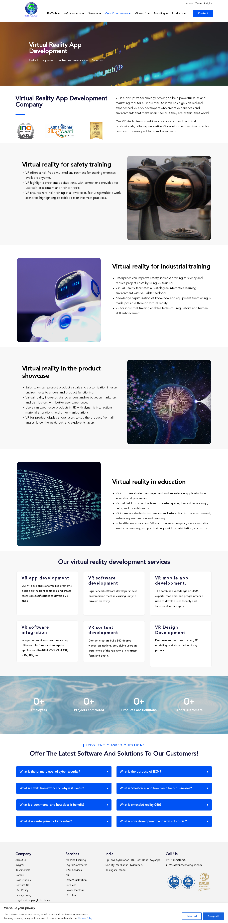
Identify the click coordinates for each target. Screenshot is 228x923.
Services (93, 13)
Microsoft (141, 13)
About (189, 3)
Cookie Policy (85, 918)
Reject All (192, 916)
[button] (63, 772)
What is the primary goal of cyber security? (50, 771)
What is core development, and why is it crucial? (153, 821)
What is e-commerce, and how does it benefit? (52, 804)
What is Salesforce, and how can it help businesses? (156, 788)
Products (177, 13)
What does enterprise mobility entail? (46, 821)
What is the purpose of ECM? (140, 771)
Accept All (213, 916)
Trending (159, 13)
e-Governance (72, 13)
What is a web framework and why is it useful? (52, 788)
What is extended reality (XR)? (140, 804)
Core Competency (116, 13)
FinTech (52, 13)
